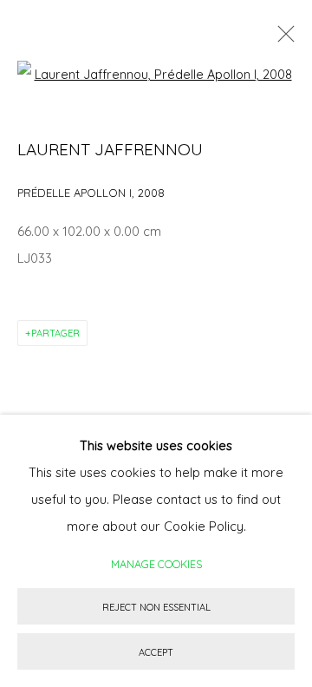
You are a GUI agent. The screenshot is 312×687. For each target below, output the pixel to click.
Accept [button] (156, 652)
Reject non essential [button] (156, 607)
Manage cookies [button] (156, 564)
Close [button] (282, 39)
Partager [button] (55, 333)
